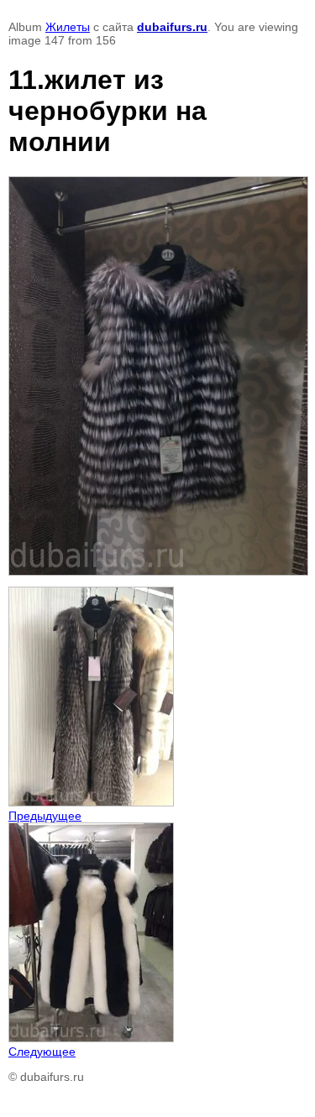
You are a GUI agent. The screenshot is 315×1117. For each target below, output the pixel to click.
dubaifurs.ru (172, 27)
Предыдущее (44, 815)
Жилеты (67, 27)
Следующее (42, 1051)
